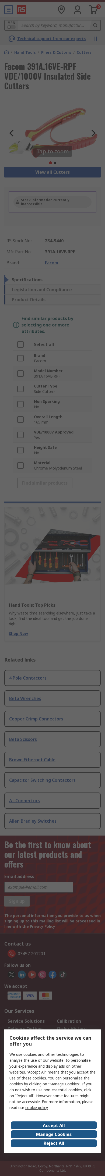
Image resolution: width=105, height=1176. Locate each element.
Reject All (54, 1143)
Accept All (54, 1125)
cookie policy (36, 1107)
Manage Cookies (54, 1134)
